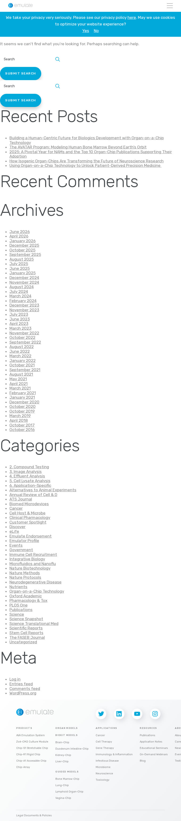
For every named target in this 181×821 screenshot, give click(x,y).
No (96, 31)
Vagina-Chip (63, 798)
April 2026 (18, 236)
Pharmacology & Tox (28, 600)
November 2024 (24, 282)
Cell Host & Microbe (27, 513)
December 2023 (24, 305)
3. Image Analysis (25, 471)
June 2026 (19, 231)
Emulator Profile (24, 540)
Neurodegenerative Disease (35, 582)
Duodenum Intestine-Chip (72, 748)
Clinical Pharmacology (29, 517)
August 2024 (21, 286)
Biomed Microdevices (29, 503)
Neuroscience (104, 773)
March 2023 (20, 328)
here (132, 17)
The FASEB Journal (27, 637)
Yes (85, 31)
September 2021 (24, 369)
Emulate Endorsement (30, 536)
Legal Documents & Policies (34, 815)
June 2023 (19, 319)
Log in (15, 679)
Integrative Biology (27, 559)
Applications (106, 728)
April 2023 (18, 323)
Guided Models (67, 771)
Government (21, 549)
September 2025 (25, 254)
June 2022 (19, 351)
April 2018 (18, 420)
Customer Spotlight (27, 522)
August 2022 (21, 346)
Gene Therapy (105, 748)
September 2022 (25, 342)
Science (16, 614)
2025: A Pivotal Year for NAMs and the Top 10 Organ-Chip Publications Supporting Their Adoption (90, 154)
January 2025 (22, 273)
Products (24, 728)
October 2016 (22, 429)
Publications (21, 609)
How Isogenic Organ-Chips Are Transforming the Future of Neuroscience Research (86, 161)
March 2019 (20, 415)
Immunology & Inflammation (114, 754)
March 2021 (20, 388)
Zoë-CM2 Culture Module (32, 741)
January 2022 (22, 360)
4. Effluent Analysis (27, 476)
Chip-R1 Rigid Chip (28, 754)
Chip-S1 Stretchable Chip (32, 748)
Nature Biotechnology (29, 568)
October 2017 (22, 425)
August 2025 (21, 259)
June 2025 (19, 268)
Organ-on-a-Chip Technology (36, 591)
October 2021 (22, 365)
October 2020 (22, 406)
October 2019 (22, 411)
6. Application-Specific (30, 485)
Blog (143, 760)
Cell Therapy (104, 741)
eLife (14, 531)
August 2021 (21, 374)
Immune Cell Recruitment (33, 554)
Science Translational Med (33, 623)
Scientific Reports (26, 628)
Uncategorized (23, 642)
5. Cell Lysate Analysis (29, 480)
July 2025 (18, 263)
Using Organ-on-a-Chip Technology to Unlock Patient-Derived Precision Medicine (85, 165)
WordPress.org (22, 693)
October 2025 (22, 250)
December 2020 (24, 402)
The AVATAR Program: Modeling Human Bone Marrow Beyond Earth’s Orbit (78, 147)
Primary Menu (170, 6)
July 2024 (18, 291)
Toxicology (102, 779)
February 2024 (23, 300)
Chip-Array (23, 767)
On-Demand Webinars (154, 754)
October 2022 (22, 337)
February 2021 (22, 392)
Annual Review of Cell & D (33, 494)
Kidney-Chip (63, 755)
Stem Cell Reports (26, 632)
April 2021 (18, 383)
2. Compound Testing (29, 466)
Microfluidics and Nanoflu (32, 563)
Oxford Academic (25, 596)
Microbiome (103, 767)
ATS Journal (20, 499)
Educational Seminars (154, 748)
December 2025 (24, 245)
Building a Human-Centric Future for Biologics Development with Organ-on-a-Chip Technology (86, 140)
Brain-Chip (62, 742)
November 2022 (24, 333)
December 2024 (24, 277)
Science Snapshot (26, 618)
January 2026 (22, 240)
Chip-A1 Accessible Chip (31, 760)
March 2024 (20, 296)
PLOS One (18, 605)
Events (16, 545)
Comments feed (24, 688)
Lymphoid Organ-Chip (69, 791)
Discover (17, 526)
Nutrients (18, 586)
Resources (148, 728)
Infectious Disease (107, 760)
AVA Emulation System (30, 735)
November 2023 (24, 310)
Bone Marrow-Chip (67, 778)
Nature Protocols (25, 577)
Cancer (16, 508)
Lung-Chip (62, 785)
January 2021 (22, 397)
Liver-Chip (62, 761)
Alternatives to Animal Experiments (42, 490)
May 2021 (18, 379)
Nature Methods (24, 573)
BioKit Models (66, 735)
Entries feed (21, 683)
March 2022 (20, 355)
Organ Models (66, 728)
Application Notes (151, 741)
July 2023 (18, 314)
